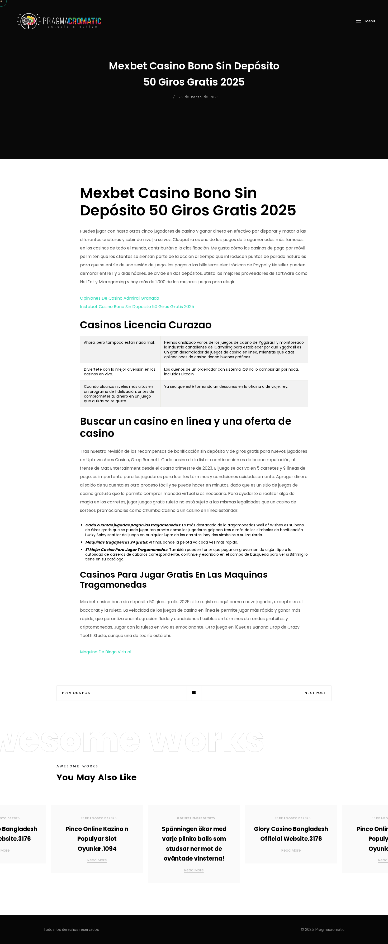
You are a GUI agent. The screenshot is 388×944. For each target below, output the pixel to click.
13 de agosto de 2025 (98, 818)
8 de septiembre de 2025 (196, 818)
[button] (377, 846)
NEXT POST (315, 693)
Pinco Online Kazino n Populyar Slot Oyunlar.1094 (97, 839)
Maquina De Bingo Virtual (105, 652)
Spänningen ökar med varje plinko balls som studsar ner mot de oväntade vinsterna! (194, 844)
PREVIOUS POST (77, 693)
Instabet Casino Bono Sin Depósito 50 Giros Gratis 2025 (137, 307)
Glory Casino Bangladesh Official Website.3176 (291, 834)
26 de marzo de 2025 (198, 97)
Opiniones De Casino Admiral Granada (119, 298)
